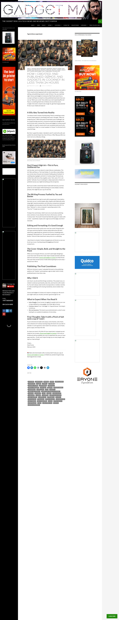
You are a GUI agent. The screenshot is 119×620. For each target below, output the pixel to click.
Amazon (34, 68)
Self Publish (32, 401)
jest (44, 393)
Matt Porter (30, 71)
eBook (55, 68)
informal (37, 393)
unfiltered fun (47, 403)
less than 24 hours (55, 395)
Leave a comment (46, 86)
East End (43, 387)
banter (46, 381)
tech (39, 403)
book (52, 381)
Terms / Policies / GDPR (94, 25)
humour (31, 393)
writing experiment (34, 405)
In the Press (57, 25)
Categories (83, 25)
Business (49, 68)
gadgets (52, 389)
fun (47, 389)
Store (38, 25)
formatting (40, 389)
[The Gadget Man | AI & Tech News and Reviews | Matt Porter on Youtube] (4, 314)
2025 (28, 68)
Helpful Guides (56, 70)
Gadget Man (60, 68)
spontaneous (58, 401)
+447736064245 (7, 300)
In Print (50, 25)
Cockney (51, 383)
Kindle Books (57, 393)
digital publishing (33, 387)
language (31, 395)
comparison (43, 385)
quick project (50, 399)
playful (58, 397)
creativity (51, 385)
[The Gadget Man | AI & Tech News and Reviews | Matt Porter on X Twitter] (7, 310)
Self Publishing (47, 71)
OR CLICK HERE (7, 304)
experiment (32, 389)
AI (30, 68)
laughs (38, 395)
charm (38, 383)
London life (42, 397)
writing (56, 403)
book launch (59, 381)
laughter (45, 395)
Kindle (63, 70)
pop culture (32, 399)
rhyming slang (61, 399)
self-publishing (42, 401)
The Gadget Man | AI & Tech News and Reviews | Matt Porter (29, 21)
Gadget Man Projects (33, 70)
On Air (43, 25)
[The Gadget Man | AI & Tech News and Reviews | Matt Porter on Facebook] (4, 310)
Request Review (75, 25)
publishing (41, 399)
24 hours (31, 381)
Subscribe (112, 616)
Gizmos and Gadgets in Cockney (35, 354)
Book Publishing (42, 68)
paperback (51, 397)
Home (32, 25)
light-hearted (33, 397)
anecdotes (39, 381)
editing (50, 387)
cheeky (45, 383)
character (32, 383)
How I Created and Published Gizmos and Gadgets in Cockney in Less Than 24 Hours (45, 78)
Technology (56, 71)
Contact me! (66, 25)
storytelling (32, 403)
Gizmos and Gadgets (34, 391)
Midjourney (38, 71)
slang (50, 401)
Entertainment (58, 387)
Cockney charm (33, 385)
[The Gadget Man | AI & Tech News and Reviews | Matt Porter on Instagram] (10, 310)
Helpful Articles (46, 70)
